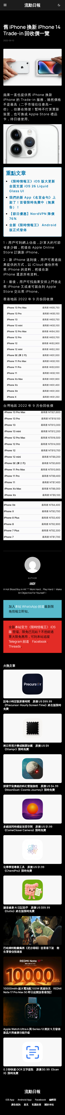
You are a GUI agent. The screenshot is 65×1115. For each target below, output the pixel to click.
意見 (26, 1104)
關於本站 (49, 1104)
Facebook (39, 641)
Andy (33, 584)
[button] (5, 5)
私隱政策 (36, 1104)
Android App (25, 1099)
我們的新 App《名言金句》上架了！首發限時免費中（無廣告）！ (32, 202)
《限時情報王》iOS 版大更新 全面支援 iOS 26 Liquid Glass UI (34, 186)
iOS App (10, 1099)
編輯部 (52, 1099)
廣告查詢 (15, 1104)
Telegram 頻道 (19, 641)
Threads (15, 646)
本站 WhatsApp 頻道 (29, 606)
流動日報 (32, 5)
